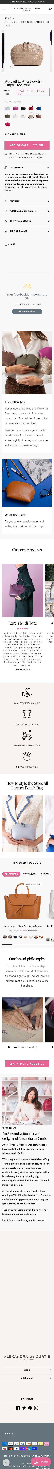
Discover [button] (27, 1377)
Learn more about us (27, 1063)
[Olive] (8, 116)
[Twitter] (24, 1408)
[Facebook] (18, 1408)
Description (16, 167)
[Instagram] (36, 1408)
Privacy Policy (42, 1456)
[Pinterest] (30, 1408)
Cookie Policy (26, 1456)
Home (7, 18)
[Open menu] (6, 9)
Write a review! (27, 311)
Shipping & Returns (20, 221)
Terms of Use (11, 1456)
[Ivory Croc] (24, 116)
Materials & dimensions (23, 211)
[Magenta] (16, 109)
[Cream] (16, 116)
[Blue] (39, 109)
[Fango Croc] (32, 116)
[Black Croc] (24, 109)
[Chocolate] (39, 116)
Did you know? (18, 231)
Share (11, 244)
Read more (8, 190)
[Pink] (7, 124)
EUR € (8, 1433)
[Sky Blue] (8, 109)
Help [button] (27, 1370)
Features (14, 201)
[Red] (32, 109)
